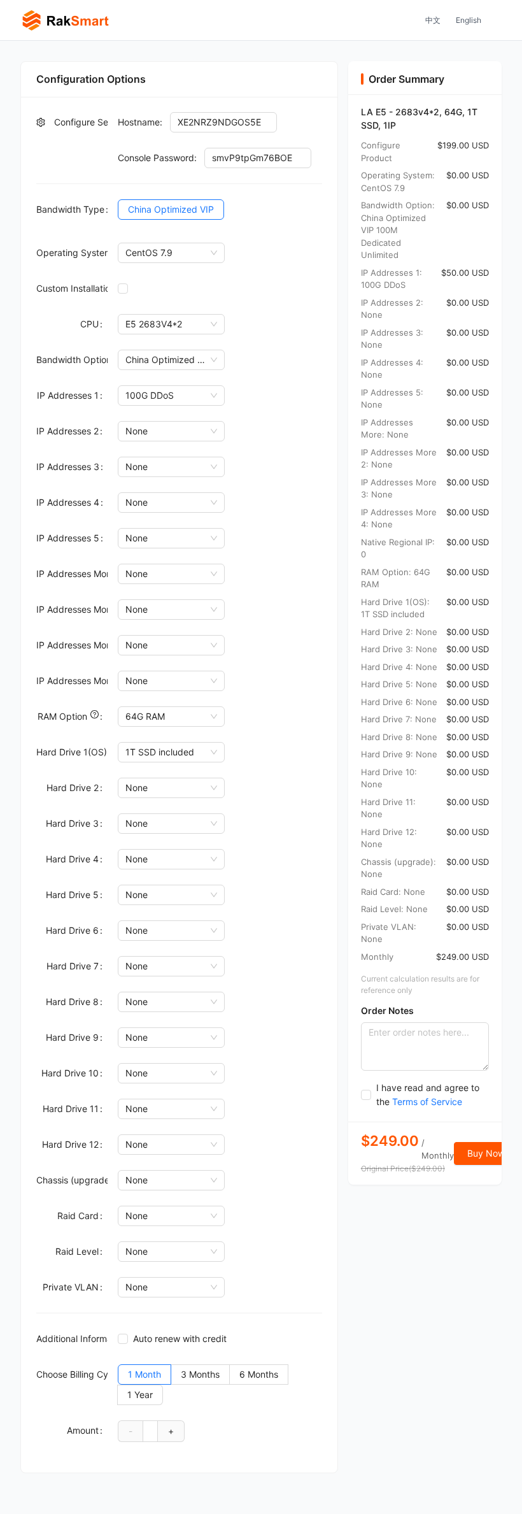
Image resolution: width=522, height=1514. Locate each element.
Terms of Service (427, 1101)
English (468, 20)
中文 (433, 20)
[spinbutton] (150, 1430)
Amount (83, 1430)
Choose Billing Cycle (72, 1374)
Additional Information (72, 1338)
